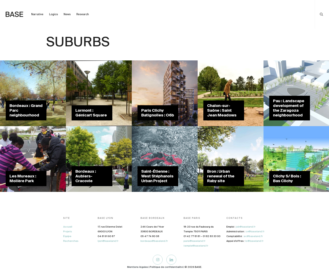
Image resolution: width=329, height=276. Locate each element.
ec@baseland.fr (253, 236)
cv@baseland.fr (255, 231)
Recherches (70, 241)
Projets (67, 231)
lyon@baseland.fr (108, 241)
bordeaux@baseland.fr (154, 241)
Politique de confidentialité (166, 267)
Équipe (67, 236)
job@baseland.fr (246, 226)
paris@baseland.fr (194, 241)
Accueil (67, 226)
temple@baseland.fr (196, 245)
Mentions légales (137, 267)
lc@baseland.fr (254, 241)
